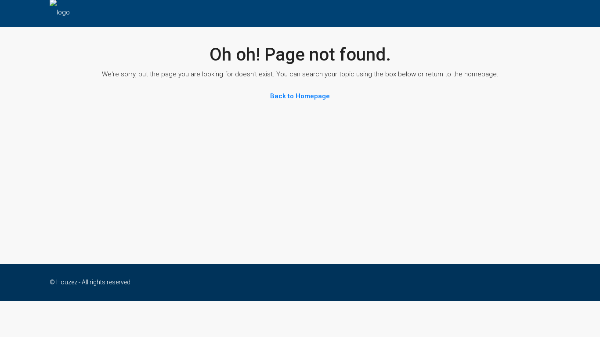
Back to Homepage (300, 96)
